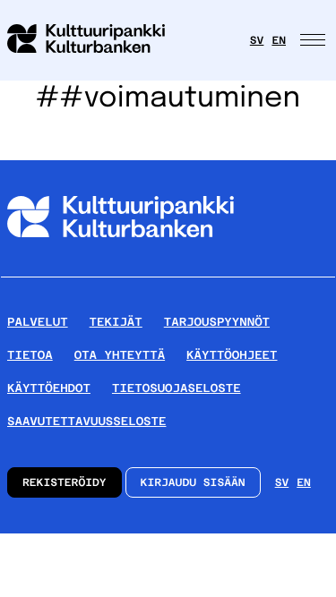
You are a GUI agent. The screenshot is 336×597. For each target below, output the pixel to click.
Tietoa (30, 355)
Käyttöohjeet (231, 355)
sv (257, 40)
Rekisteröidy (64, 482)
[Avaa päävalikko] (314, 40)
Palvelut (37, 321)
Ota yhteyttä (119, 355)
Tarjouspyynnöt (217, 321)
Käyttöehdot (48, 388)
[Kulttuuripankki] (120, 269)
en (278, 40)
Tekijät (116, 321)
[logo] (96, 40)
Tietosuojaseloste (176, 388)
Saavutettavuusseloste (86, 421)
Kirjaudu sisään (193, 482)
